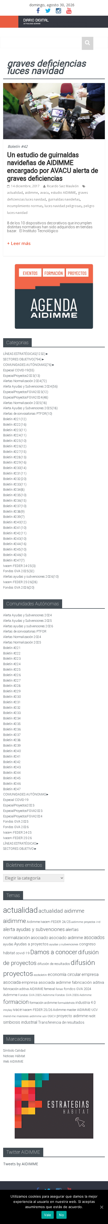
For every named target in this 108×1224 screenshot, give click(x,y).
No (61, 1215)
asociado (39, 937)
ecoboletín (40, 975)
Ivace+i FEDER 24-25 (19, 566)
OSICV (51, 1016)
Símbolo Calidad (14, 1050)
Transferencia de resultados (61, 1022)
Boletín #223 (14, 430)
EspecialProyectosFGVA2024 (25, 397)
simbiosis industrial (20, 1022)
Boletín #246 (14, 555)
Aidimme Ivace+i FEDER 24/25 (49, 922)
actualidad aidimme (61, 911)
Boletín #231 (14, 473)
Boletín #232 (14, 479)
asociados (94, 937)
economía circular (64, 974)
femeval (49, 989)
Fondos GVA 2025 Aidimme (36, 995)
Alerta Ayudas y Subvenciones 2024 (30, 386)
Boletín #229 (14, 462)
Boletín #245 (14, 549)
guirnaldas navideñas (64, 199)
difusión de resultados (53, 964)
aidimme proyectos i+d (85, 922)
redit (92, 1016)
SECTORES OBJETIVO (22, 359)
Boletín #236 (14, 500)
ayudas (8, 944)
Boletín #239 (14, 517)
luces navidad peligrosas (63, 206)
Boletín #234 (14, 489)
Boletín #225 (14, 441)
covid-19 (23, 953)
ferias (59, 989)
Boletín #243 (14, 539)
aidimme (31, 192)
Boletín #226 (14, 446)
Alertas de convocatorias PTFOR (27, 413)
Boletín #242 (14, 533)
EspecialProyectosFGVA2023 (25, 392)
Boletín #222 (14, 424)
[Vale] (101, 1207)
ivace (17, 1009)
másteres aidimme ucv (32, 1016)
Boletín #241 (14, 528)
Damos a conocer (53, 952)
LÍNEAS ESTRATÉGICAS (24, 354)
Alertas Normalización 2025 (25, 403)
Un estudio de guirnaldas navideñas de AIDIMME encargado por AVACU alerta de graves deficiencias (52, 166)
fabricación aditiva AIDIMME (23, 989)
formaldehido (66, 1003)
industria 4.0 (85, 1002)
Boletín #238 (14, 511)
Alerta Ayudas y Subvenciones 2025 (30, 408)
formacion (16, 1002)
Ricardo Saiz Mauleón (63, 186)
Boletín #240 (14, 522)
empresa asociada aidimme (46, 982)
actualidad (15, 192)
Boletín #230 (14, 468)
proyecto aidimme (72, 1016)
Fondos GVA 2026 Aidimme (73, 995)
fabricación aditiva (88, 982)
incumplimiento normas (24, 206)
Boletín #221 (14, 419)
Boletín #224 (14, 435)
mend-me (9, 1016)
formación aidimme (43, 1003)
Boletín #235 (14, 495)
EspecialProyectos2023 (21, 376)
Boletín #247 (14, 560)
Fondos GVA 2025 (18, 571)
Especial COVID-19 (18, 370)
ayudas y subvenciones (63, 944)
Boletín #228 (14, 457)
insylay (7, 1010)
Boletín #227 (14, 452)
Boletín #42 (18, 146)
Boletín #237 (14, 506)
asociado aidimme (66, 937)
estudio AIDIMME (63, 192)
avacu (44, 192)
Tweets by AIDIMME (20, 1163)
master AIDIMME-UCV (82, 1010)
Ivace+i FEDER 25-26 (20, 582)
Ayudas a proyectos (31, 944)
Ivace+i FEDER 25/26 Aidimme (44, 1010)
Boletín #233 (14, 484)
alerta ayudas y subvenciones (34, 929)
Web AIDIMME (13, 1061)
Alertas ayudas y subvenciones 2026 (31, 576)
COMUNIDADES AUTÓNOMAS (27, 365)
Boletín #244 (14, 544)
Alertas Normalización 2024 (25, 381)
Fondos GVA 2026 (18, 587)
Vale (47, 1215)
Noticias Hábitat (14, 1056)
